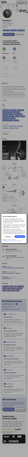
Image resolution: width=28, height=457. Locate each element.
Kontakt (12, 240)
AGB (9, 240)
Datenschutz (5, 240)
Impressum (16, 240)
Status (20, 240)
